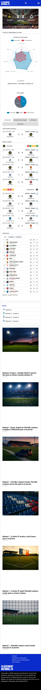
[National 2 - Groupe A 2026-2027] (20, 313)
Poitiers (11, 281)
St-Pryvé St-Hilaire (14, 278)
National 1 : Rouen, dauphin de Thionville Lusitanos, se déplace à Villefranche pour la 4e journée (20, 428)
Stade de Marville (15, 11)
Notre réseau (16, 662)
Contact (14, 656)
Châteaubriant (13, 275)
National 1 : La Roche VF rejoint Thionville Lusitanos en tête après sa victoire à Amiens (20, 592)
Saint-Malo (12, 248)
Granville (11, 285)
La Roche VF (12, 255)
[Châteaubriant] (32, 18)
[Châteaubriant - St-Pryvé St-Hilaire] (20, 211)
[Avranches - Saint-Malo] (20, 174)
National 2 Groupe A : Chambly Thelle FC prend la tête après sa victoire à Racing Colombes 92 (19, 374)
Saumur (11, 288)
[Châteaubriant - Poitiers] (20, 203)
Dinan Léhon (12, 271)
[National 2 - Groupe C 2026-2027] (20, 321)
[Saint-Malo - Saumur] (20, 182)
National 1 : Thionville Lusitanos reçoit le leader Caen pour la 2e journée (18, 647)
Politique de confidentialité (20, 660)
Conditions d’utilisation (19, 658)
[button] (25, 3)
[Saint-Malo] (9, 18)
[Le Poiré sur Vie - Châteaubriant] (20, 218)
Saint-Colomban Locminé (16, 262)
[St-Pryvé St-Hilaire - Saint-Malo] (20, 160)
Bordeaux (12, 252)
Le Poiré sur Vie (13, 291)
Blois (10, 258)
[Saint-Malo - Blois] (20, 167)
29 (30, 288)
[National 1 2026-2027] (20, 310)
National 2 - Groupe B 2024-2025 (17, 9)
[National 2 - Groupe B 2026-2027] (20, 317)
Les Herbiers (12, 245)
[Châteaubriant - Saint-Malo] (20, 134)
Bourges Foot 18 (13, 265)
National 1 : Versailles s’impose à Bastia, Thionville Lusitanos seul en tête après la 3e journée (19, 483)
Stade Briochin (13, 242)
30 (30, 242)
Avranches (12, 268)
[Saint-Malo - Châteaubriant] (20, 152)
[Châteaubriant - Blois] (20, 225)
